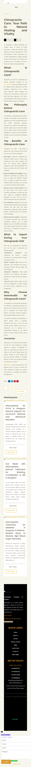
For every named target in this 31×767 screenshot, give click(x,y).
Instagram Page (16, 764)
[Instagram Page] (11, 764)
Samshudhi (9, 365)
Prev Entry (10, 388)
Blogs (15, 645)
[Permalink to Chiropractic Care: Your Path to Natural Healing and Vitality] (9, 14)
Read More (11, 452)
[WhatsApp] (11, 761)
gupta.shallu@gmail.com (15, 682)
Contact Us (15, 651)
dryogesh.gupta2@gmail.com (15, 680)
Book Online (8, 621)
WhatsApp (15, 761)
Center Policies (8, 615)
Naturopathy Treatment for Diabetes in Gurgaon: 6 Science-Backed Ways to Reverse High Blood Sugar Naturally (15, 530)
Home (15, 632)
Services (15, 638)
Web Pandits (23, 696)
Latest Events (15, 648)
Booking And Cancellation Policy (12, 618)
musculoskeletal (8, 84)
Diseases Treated (15, 642)
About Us (15, 635)
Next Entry (20, 391)
